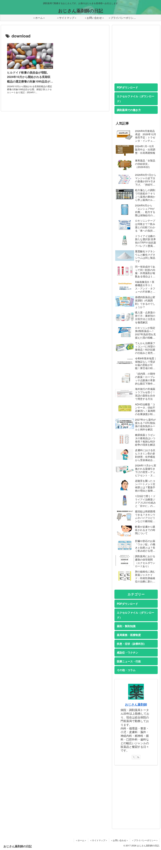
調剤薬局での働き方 (129, 110)
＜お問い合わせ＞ (119, 840)
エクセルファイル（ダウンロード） (135, 98)
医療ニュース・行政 (129, 661)
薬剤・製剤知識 (126, 626)
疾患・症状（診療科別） (131, 644)
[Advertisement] (137, 57)
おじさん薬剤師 (136, 704)
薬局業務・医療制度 (129, 635)
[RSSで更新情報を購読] (138, 757)
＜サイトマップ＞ (98, 840)
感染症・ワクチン (127, 652)
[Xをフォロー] (134, 757)
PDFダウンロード (127, 87)
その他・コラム (126, 670)
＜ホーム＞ (80, 840)
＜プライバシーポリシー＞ (145, 840)
